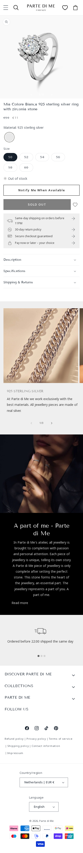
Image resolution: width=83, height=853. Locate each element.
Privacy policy (36, 738)
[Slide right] (52, 95)
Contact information (46, 746)
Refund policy (14, 738)
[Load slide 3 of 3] (44, 656)
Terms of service (60, 738)
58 (12, 168)
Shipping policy (18, 746)
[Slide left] (31, 95)
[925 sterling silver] (9, 137)
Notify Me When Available (41, 190)
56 (60, 158)
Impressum (15, 753)
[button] (6, 8)
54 (44, 158)
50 (12, 158)
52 (28, 158)
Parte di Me (46, 821)
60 (28, 168)
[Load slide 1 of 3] (38, 656)
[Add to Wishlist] (75, 204)
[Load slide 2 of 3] (41, 656)
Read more (20, 603)
